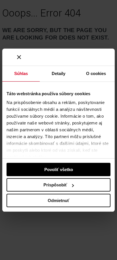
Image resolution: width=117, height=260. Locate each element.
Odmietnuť (58, 200)
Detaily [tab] (59, 73)
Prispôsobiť (55, 184)
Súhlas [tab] (21, 73)
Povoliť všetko (58, 169)
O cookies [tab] (96, 73)
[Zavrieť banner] (19, 57)
